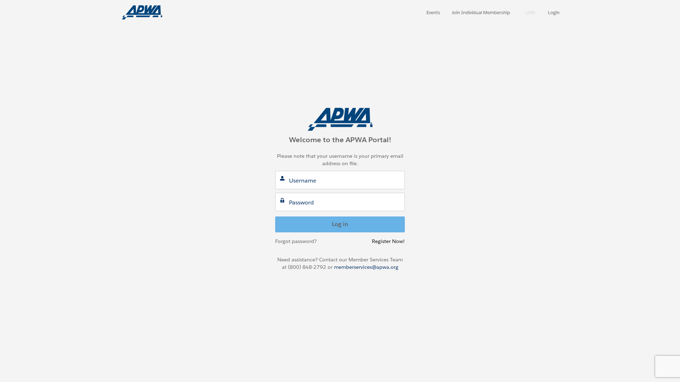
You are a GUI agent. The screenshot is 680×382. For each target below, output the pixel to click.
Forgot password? (296, 241)
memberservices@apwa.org (366, 267)
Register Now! (388, 241)
